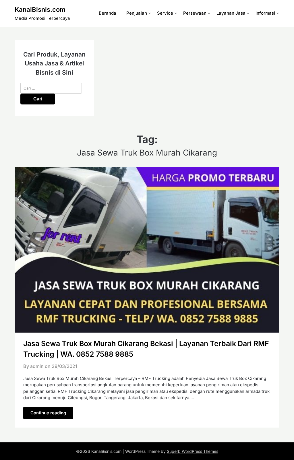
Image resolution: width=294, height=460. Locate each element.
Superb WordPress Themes (192, 451)
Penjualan (136, 13)
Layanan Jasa (230, 13)
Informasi (265, 13)
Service (165, 13)
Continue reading (48, 413)
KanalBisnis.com (40, 9)
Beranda (107, 13)
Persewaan (194, 13)
